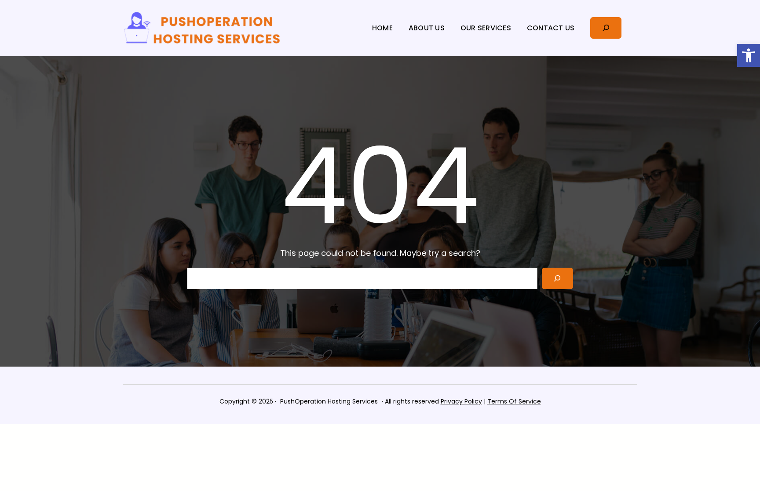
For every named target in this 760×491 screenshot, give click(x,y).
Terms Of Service (514, 401)
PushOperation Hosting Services (329, 401)
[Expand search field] (605, 28)
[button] (748, 55)
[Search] (557, 278)
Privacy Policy (461, 401)
